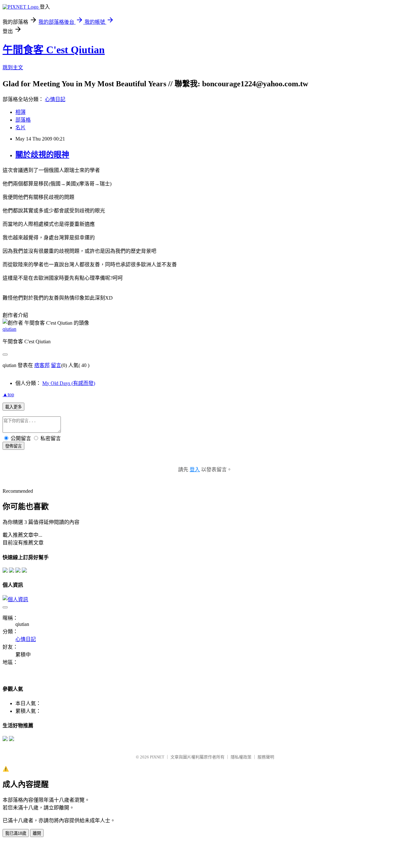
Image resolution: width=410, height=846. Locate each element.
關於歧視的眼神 (42, 154)
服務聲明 (266, 757)
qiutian (9, 329)
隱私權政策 (241, 757)
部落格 (23, 120)
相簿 (20, 112)
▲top (8, 394)
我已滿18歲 (15, 833)
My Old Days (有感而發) (68, 383)
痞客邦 (42, 365)
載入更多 (13, 407)
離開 (37, 833)
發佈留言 (13, 446)
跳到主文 (13, 67)
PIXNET (157, 757)
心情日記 (55, 99)
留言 (56, 365)
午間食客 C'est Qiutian (54, 50)
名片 (20, 127)
